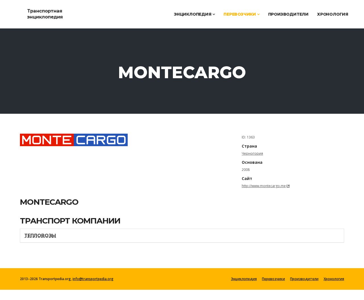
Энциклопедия (193, 14)
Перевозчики (240, 14)
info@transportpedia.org (93, 278)
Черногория (252, 153)
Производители (288, 14)
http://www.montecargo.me (264, 185)
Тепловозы (40, 235)
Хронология (332, 14)
